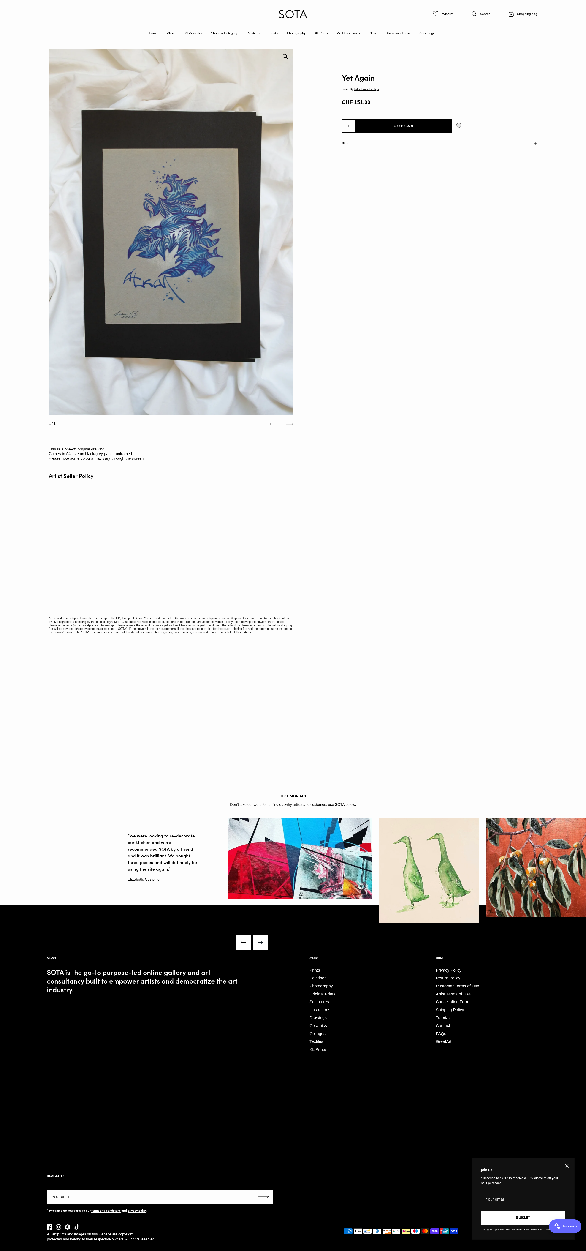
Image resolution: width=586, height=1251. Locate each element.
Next (260, 942)
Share (346, 143)
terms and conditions (106, 1210)
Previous (243, 942)
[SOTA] (293, 14)
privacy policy (137, 1210)
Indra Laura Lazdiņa (366, 89)
